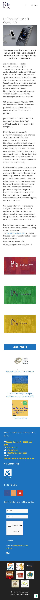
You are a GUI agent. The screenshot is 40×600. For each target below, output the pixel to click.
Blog (7, 244)
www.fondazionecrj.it (16, 233)
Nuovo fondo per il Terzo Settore (20, 371)
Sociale (29, 244)
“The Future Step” (20, 418)
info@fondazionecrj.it (17, 453)
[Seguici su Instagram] (13, 493)
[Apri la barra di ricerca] (25, 5)
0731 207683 (12, 450)
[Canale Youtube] (20, 493)
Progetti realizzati (17, 244)
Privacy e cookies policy (20, 594)
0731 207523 (12, 447)
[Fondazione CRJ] (6, 5)
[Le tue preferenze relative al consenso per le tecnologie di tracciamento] (36, 596)
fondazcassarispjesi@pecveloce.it (19, 458)
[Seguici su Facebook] (7, 493)
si (9, 553)
